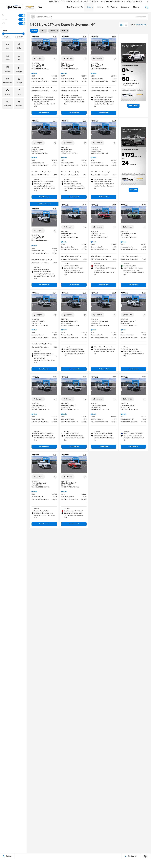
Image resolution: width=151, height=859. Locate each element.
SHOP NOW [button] (133, 190)
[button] (146, 7)
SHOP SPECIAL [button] (133, 105)
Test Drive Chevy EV (75, 7)
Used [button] (99, 7)
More (135, 7)
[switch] (13, 15)
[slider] (3, 33)
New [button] (89, 7)
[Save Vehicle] (55, 59)
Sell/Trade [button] (111, 7)
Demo (3, 23)
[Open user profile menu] (147, 1)
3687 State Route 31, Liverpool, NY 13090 (82, 1)
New (3, 15)
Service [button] (124, 7)
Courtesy (4, 19)
